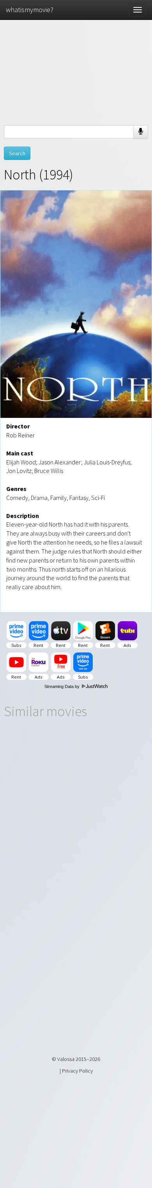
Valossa (65, 1059)
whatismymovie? (29, 9)
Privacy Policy (77, 1070)
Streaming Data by (62, 686)
